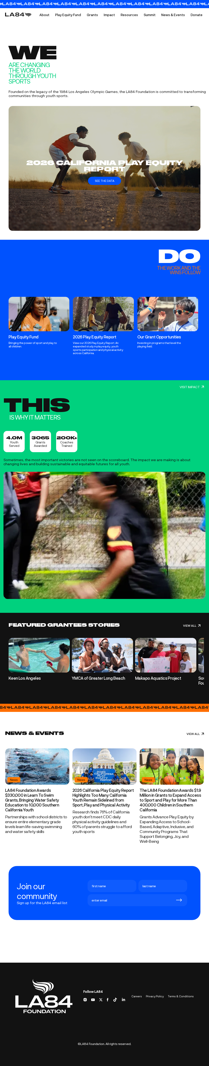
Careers (136, 996)
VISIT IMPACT (190, 387)
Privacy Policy (155, 996)
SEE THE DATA (104, 180)
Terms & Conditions (181, 996)
